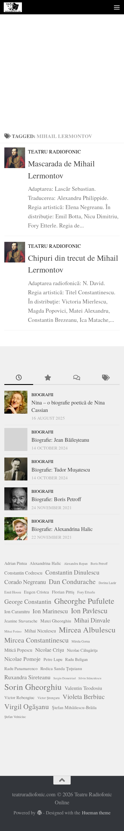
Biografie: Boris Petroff (56, 499)
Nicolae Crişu (49, 649)
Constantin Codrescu (23, 573)
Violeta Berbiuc (84, 696)
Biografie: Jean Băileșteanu (60, 439)
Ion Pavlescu (89, 610)
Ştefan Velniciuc (15, 717)
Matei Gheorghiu (55, 621)
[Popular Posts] (47, 378)
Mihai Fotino (13, 631)
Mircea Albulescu (87, 629)
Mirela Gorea (81, 641)
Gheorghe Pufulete (84, 601)
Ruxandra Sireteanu (27, 677)
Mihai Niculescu (40, 631)
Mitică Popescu (18, 650)
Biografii (42, 394)
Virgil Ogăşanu (26, 706)
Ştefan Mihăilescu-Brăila (74, 707)
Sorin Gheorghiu (33, 686)
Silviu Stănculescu (89, 678)
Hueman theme (96, 812)
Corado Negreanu (25, 582)
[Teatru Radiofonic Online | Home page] (16, 7)
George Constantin (27, 601)
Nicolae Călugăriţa (82, 650)
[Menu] (117, 7)
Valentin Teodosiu (83, 687)
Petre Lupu (53, 659)
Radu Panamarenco (20, 668)
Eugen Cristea (36, 592)
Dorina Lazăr (107, 583)
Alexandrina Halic (45, 563)
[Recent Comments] (76, 378)
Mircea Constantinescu (36, 640)
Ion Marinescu (50, 611)
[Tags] (105, 378)
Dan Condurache (72, 581)
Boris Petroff (99, 563)
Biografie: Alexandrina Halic (62, 528)
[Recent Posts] (18, 378)
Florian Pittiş (63, 592)
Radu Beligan (76, 659)
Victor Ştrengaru (48, 698)
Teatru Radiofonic (54, 151)
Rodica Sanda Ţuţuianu (61, 668)
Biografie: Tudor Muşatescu (60, 469)
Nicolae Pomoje (22, 658)
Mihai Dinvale (92, 620)
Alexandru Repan (76, 563)
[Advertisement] (62, 64)
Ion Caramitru (17, 611)
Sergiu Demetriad (64, 678)
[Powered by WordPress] (39, 812)
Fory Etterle (86, 592)
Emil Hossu (12, 592)
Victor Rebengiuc (19, 697)
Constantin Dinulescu (72, 572)
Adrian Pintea (15, 563)
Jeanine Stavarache (20, 621)
